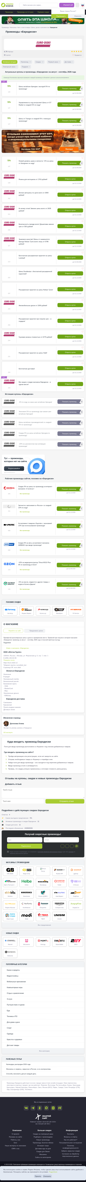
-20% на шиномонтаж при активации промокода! (32, 445)
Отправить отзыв (66, 801)
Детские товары (12, 1045)
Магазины (13, 27)
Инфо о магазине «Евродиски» (17, 648)
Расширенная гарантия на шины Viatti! (33, 353)
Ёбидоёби (43, 907)
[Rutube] (59, 1108)
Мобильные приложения (16, 982)
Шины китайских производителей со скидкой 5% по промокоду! (35, 423)
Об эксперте (8, 732)
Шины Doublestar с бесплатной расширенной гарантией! (35, 273)
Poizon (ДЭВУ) (43, 896)
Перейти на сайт (15, 631)
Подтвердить (61, 16)
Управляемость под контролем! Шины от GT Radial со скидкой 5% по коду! (35, 104)
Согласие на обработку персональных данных (70, 1155)
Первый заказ (54, 62)
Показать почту (9, 660)
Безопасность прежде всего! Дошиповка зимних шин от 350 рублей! (36, 225)
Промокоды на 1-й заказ (25, 12)
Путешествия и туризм (15, 1005)
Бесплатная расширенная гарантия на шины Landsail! (35, 257)
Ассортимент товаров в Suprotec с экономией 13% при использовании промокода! (35, 524)
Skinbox (10, 896)
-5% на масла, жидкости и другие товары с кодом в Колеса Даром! (34, 583)
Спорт (9, 1028)
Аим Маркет (59, 896)
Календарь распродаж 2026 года (18, 1064)
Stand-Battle (59, 944)
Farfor (59, 885)
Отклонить (47, 1176)
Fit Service (76, 613)
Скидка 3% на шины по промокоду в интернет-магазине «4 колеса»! (35, 488)
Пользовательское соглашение (70, 1143)
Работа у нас (15, 1140)
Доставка (69, 62)
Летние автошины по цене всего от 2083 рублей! (33, 194)
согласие (71, 851)
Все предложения (44, 925)
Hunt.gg (43, 944)
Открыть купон (70, 179)
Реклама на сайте (15, 1137)
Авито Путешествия (10, 885)
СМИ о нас (15, 1148)
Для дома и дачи (13, 1022)
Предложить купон (36, 631)
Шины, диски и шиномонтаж (40, 27)
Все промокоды (25, 493)
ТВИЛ (43, 919)
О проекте (15, 1134)
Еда (8, 1011)
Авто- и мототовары (23, 27)
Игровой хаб (68, 5)
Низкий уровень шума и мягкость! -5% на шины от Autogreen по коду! (36, 162)
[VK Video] (53, 1108)
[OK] (72, 846)
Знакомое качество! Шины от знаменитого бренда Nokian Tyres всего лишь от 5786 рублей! (34, 241)
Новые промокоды (43, 1140)
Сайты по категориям (43, 1157)
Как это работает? (70, 1140)
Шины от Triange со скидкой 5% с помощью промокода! (35, 120)
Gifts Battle (10, 874)
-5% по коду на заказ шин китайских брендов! (35, 402)
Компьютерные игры (14, 987)
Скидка (39, 62)
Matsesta (10, 956)
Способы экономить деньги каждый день (21, 1074)
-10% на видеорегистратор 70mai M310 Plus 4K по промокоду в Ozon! (34, 564)
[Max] (76, 846)
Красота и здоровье (14, 1039)
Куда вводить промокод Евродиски (29, 741)
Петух (43, 871)
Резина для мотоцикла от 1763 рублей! (33, 179)
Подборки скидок (43, 12)
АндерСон (76, 907)
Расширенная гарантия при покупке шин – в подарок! (35, 320)
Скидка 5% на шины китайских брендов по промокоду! (34, 434)
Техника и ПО (11, 1016)
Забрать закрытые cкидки (70, 1151)
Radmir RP (59, 874)
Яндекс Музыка (10, 907)
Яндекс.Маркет (26, 613)
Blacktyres (59, 613)
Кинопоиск (26, 896)
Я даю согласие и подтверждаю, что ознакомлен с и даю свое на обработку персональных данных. (42, 852)
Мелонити (26, 944)
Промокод (26, 62)
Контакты (70, 1134)
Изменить (77, 16)
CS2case (76, 885)
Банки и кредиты (13, 970)
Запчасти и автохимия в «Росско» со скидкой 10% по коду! (34, 506)
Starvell (10, 944)
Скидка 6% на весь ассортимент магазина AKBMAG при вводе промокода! (33, 544)
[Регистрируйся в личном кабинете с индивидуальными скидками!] (43, 141)
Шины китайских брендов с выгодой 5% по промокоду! (34, 88)
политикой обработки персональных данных (50, 851)
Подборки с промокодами (43, 1137)
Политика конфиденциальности (70, 1147)
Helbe (26, 885)
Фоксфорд (43, 885)
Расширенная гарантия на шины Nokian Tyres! (36, 290)
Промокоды (9, 12)
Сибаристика (59, 907)
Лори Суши (10, 919)
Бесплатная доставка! (27, 369)
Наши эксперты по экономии (15, 1146)
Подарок (26, 67)
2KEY (76, 944)
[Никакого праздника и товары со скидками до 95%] (43, 20)
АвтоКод (10, 613)
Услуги (9, 999)
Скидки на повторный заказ (43, 1134)
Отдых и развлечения (15, 993)
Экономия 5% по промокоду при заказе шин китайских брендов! (35, 413)
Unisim (59, 919)
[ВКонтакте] (67, 846)
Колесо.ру (43, 613)
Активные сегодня (9, 62)
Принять (38, 1176)
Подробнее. (53, 1172)
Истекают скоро (43, 1146)
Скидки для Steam (43, 1151)
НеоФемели (26, 907)
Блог (15, 1143)
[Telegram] (62, 846)
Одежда (9, 1034)
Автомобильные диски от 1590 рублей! (33, 305)
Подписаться (26, 846)
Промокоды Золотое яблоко (43, 1143)
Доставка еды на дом (43, 1148)
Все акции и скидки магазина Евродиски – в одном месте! (35, 383)
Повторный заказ (10, 67)
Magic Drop (26, 874)
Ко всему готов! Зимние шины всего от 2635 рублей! (35, 210)
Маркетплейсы (12, 976)
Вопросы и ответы (70, 1137)
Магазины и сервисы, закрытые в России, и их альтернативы (28, 1069)
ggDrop (76, 874)
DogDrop (76, 896)
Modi (26, 919)
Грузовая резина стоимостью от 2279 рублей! (35, 337)
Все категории (44, 1051)
